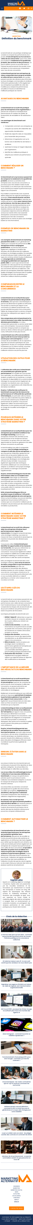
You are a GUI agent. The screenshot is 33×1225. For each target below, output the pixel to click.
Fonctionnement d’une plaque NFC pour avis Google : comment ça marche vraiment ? (16, 1058)
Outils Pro (16, 1194)
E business (16, 1186)
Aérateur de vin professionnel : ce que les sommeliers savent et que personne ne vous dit (16, 1158)
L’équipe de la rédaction (21, 1221)
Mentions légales (25, 1219)
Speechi (16, 1201)
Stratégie (16, 1198)
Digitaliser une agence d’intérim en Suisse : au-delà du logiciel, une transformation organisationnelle (16, 986)
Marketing (16, 1188)
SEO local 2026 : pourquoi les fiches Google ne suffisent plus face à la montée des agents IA (16, 1010)
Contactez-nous (16, 1208)
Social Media (16, 1196)
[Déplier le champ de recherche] (31, 8)
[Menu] (2, 8)
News (16, 1192)
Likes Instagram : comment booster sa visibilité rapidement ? (16, 1035)
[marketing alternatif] (16, 3)
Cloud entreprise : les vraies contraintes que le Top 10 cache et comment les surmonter (16, 1083)
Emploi (16, 1199)
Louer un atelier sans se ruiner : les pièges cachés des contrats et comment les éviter (16, 1134)
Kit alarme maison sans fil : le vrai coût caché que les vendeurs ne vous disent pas (16, 962)
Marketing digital (16, 1190)
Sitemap (7, 1221)
